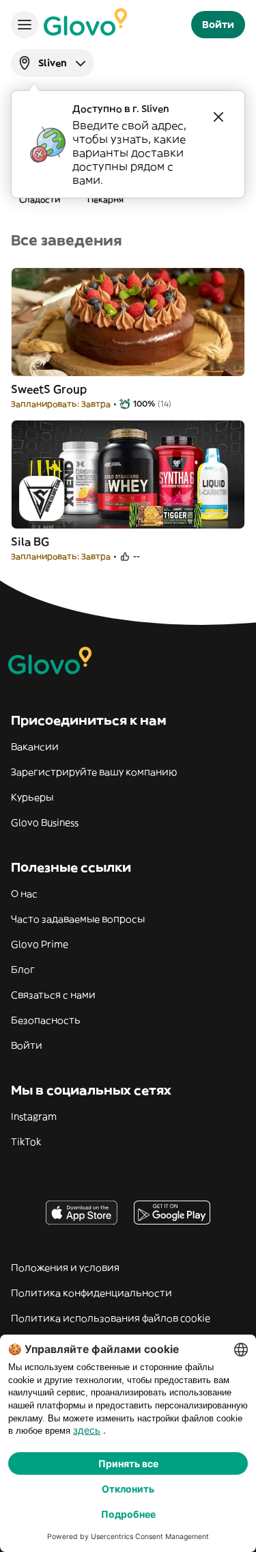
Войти (26, 1045)
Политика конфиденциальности (91, 1293)
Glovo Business (45, 822)
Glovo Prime (39, 944)
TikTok (26, 1142)
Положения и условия (65, 1267)
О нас (24, 893)
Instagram (34, 1116)
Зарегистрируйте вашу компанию (94, 772)
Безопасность (46, 1020)
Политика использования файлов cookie (110, 1318)
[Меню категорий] (24, 24)
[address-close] (218, 117)
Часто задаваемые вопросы (78, 919)
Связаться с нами (53, 995)
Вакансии (35, 746)
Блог (23, 969)
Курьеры (32, 797)
